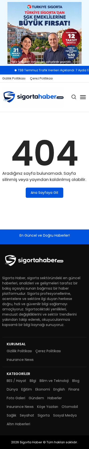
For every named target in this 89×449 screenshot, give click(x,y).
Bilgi (33, 380)
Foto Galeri (16, 398)
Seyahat (27, 415)
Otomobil (70, 406)
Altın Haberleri (18, 424)
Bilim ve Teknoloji (54, 380)
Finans (73, 389)
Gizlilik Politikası (13, 78)
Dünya (12, 389)
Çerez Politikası (41, 78)
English (59, 389)
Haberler (54, 398)
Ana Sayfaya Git (44, 192)
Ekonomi (42, 389)
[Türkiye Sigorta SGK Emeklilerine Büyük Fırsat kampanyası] (44, 33)
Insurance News (20, 359)
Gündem (36, 398)
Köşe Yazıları (47, 406)
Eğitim (26, 389)
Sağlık (11, 415)
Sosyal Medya (65, 415)
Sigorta (44, 415)
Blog (75, 380)
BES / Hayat (16, 380)
